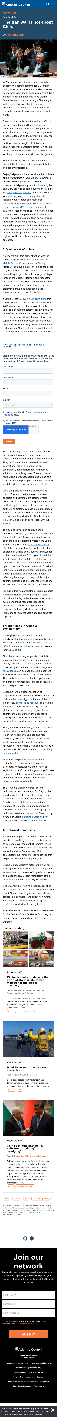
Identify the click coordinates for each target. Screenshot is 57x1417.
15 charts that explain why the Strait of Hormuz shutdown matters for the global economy (28, 981)
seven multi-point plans (33, 298)
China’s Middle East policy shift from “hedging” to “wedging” (25, 1148)
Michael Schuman (40, 1156)
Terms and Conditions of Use (21, 1324)
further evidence (12, 731)
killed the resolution (38, 544)
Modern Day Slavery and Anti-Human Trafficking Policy (28, 1381)
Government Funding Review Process (28, 1372)
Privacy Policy (10, 1363)
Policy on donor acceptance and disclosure (29, 1377)
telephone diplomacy (19, 192)
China (10, 1186)
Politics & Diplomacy (41, 1198)
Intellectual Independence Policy (28, 1367)
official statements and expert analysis (23, 646)
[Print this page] (25, 1238)
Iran (19, 1089)
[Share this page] (32, 1238)
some (30, 96)
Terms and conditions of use (42, 1363)
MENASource (9, 12)
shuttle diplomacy (39, 185)
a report (7, 516)
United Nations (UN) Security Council (23, 207)
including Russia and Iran (35, 816)
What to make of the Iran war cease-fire (27, 1068)
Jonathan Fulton (15, 35)
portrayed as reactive (27, 702)
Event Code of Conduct (22, 1386)
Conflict (11, 1011)
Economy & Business (26, 1011)
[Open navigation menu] (53, 4)
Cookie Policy (23, 1363)
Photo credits (39, 1386)
